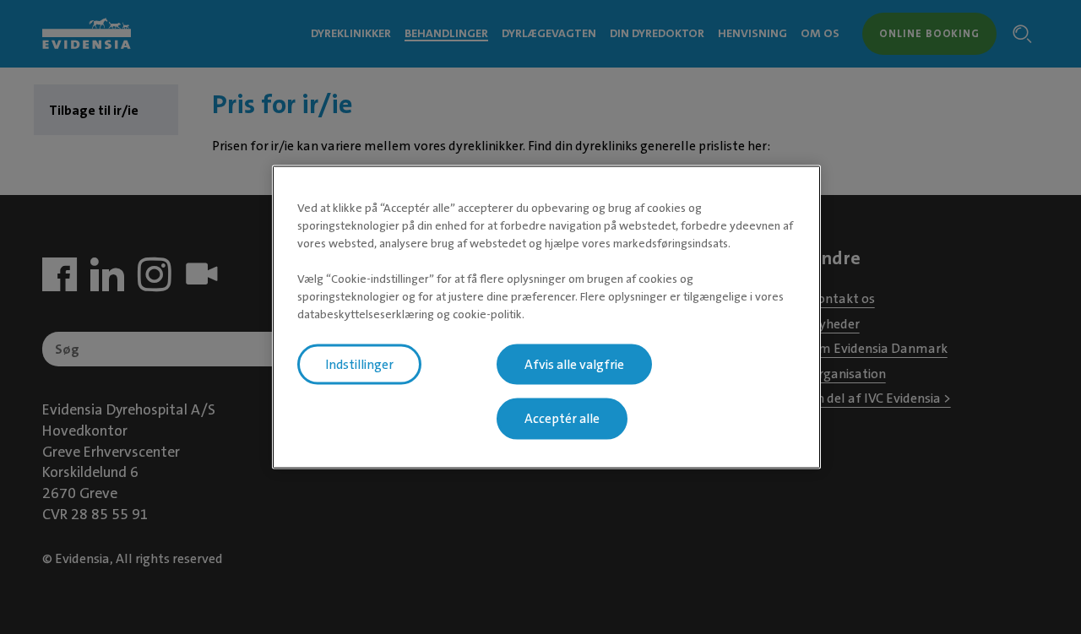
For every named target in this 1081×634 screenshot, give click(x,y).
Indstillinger (359, 363)
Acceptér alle (562, 418)
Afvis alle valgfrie (574, 363)
